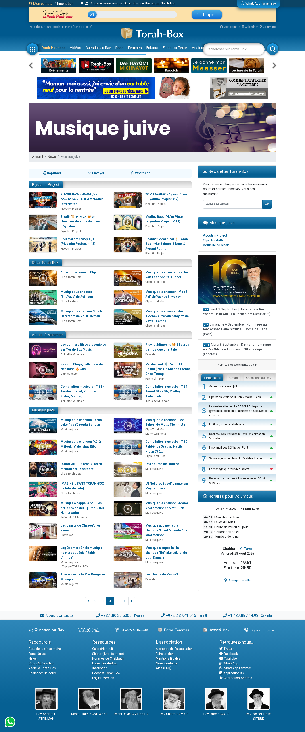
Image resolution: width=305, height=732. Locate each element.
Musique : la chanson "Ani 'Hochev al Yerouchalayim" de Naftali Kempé (167, 316)
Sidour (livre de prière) (108, 654)
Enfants (152, 48)
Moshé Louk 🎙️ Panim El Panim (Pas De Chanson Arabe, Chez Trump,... (168, 369)
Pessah (150, 354)
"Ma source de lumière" (162, 464)
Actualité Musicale (47, 335)
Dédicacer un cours (43, 673)
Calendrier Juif (102, 649)
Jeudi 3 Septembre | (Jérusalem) (237, 311)
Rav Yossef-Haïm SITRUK (258, 716)
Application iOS (233, 673)
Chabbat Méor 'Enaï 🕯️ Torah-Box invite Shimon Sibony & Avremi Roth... (167, 243)
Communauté (69, 373)
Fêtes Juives (37, 654)
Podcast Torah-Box (106, 673)
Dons (119, 48)
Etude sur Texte (175, 48)
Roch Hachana (53, 48)
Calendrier (251, 26)
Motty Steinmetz (155, 433)
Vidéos (75, 48)
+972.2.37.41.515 (181, 615)
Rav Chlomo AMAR (174, 714)
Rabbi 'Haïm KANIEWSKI (89, 714)
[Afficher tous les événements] (82, 3)
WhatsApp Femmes (237, 668)
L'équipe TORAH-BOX (74, 566)
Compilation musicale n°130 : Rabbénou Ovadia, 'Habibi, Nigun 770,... (167, 446)
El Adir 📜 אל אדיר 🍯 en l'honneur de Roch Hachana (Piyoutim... (81, 221)
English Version (103, 678)
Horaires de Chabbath (108, 658)
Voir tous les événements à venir (237, 364)
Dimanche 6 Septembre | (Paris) (235, 329)
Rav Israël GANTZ (216, 714)
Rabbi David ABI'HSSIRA (131, 714)
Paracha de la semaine (45, 649)
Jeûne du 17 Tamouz (74, 517)
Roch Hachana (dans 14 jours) (72, 26)
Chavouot (67, 535)
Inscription (65, 4)
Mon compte (42, 4)
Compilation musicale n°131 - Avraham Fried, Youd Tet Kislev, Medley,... (82, 391)
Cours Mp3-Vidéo (41, 663)
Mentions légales (168, 658)
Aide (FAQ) (163, 668)
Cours (233, 377)
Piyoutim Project (45, 184)
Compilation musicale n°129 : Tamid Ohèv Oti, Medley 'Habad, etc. (167, 391)
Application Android (237, 678)
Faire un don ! (165, 654)
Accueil (37, 157)
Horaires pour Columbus (230, 496)
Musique (198, 48)
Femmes (135, 48)
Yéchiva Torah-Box (42, 668)
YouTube (230, 658)
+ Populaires (212, 377)
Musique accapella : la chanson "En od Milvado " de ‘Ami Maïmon (166, 530)
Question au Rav (98, 48)
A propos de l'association (174, 649)
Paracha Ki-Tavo (40, 26)
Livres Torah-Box (104, 663)
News (52, 157)
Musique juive (69, 429)
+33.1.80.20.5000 (116, 615)
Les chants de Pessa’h (162, 574)
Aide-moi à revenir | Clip (78, 272)
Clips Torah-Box (45, 262)
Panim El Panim (155, 378)
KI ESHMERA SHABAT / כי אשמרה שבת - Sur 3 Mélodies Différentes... (82, 199)
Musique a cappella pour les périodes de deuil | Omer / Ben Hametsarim (83, 507)
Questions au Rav (258, 377)
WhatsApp (230, 663)
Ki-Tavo (245, 549)
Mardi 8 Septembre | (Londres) (237, 349)
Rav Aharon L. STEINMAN (46, 716)
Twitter (228, 649)
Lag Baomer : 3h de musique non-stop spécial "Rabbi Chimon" (81, 552)
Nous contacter (59, 615)
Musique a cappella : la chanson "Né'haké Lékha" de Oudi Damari (166, 552)
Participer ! (207, 14)
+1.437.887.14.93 (243, 615)
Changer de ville (239, 580)
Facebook (230, 654)
